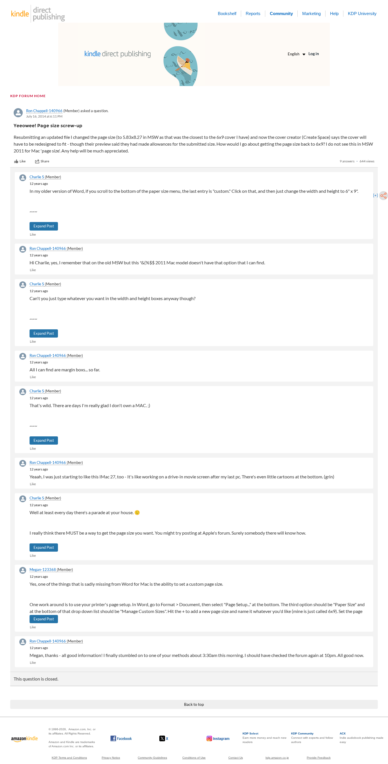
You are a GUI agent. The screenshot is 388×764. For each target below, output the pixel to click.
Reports (253, 13)
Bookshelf (227, 13)
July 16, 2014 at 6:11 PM (44, 116)
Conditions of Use (194, 757)
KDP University (362, 13)
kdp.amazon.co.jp (277, 757)
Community (281, 13)
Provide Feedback (319, 757)
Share (45, 161)
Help (334, 13)
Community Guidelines (152, 757)
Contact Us (235, 757)
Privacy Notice (111, 757)
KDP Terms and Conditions (69, 757)
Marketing (311, 13)
